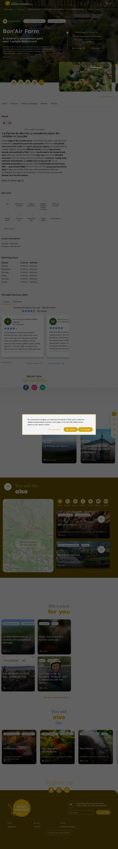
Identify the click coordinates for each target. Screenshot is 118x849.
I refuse (72, 429)
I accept (87, 429)
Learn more (56, 429)
